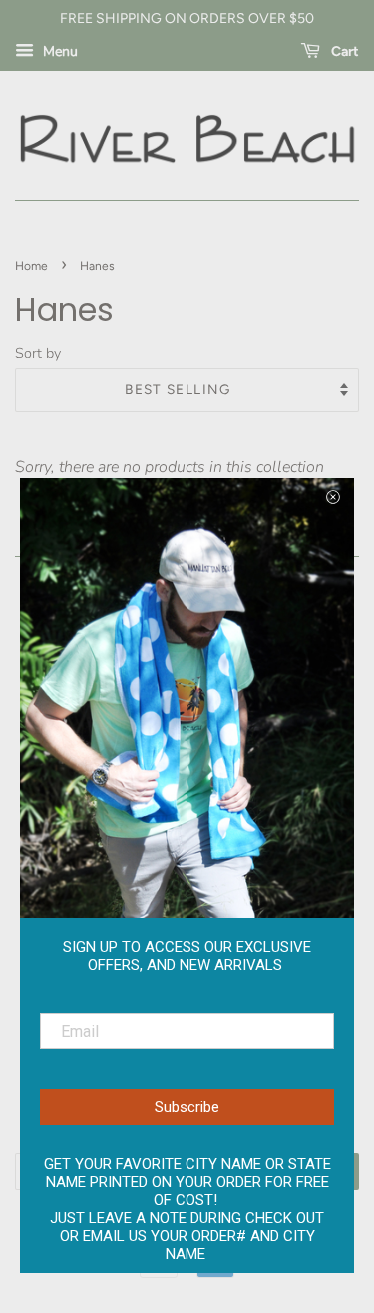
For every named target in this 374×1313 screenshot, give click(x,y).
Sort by (38, 353)
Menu (58, 51)
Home (31, 266)
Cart (343, 51)
